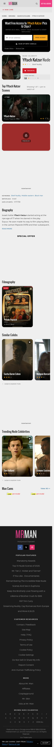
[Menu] (4, 3)
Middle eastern (28, 196)
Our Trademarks (26, 737)
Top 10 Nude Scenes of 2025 (26, 566)
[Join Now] (46, 3)
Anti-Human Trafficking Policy (26, 670)
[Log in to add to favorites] (30, 342)
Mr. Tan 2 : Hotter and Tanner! (26, 571)
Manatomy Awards (26, 561)
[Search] (36, 3)
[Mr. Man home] (13, 3)
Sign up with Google (27, 44)
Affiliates (26, 688)
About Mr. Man (26, 683)
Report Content (26, 665)
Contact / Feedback (26, 624)
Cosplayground (26, 693)
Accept (45, 743)
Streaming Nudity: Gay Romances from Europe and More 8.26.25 (26, 608)
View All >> (45, 488)
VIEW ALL (39, 722)
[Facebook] (20, 547)
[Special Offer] (26, 257)
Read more (7, 229)
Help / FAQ (26, 635)
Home (4, 16)
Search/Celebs (23, 16)
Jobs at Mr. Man (26, 704)
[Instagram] (32, 547)
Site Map (26, 630)
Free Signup (40, 37)
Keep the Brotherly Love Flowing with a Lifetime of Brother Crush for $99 (26, 593)
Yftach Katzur (9, 116)
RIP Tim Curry (26, 601)
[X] (26, 547)
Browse (12, 16)
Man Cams (9, 10)
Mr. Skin (26, 699)
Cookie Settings (26, 655)
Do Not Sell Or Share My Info (26, 660)
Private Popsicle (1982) (12, 119)
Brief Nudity (16, 196)
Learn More (20, 741)
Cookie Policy (26, 650)
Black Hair (39, 196)
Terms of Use (20, 48)
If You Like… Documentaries (26, 576)
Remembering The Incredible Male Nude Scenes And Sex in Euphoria (26, 583)
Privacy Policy (9, 48)
